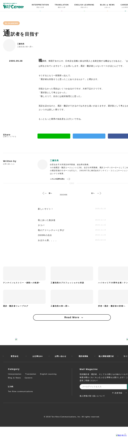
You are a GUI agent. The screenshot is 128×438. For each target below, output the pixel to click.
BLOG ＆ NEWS (107, 6)
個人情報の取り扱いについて (92, 396)
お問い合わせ (60, 356)
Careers (28, 378)
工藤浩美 (20, 44)
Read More (71, 317)
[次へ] (99, 193)
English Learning (48, 374)
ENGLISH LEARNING (84, 6)
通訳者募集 (83, 356)
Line (54, 136)
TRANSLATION (62, 6)
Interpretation (14, 374)
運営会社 (14, 356)
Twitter (89, 136)
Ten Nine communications (20, 391)
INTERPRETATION (40, 6)
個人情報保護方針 (106, 356)
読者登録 (118, 393)
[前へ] (44, 193)
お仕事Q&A (37, 356)
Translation (30, 374)
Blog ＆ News (14, 378)
